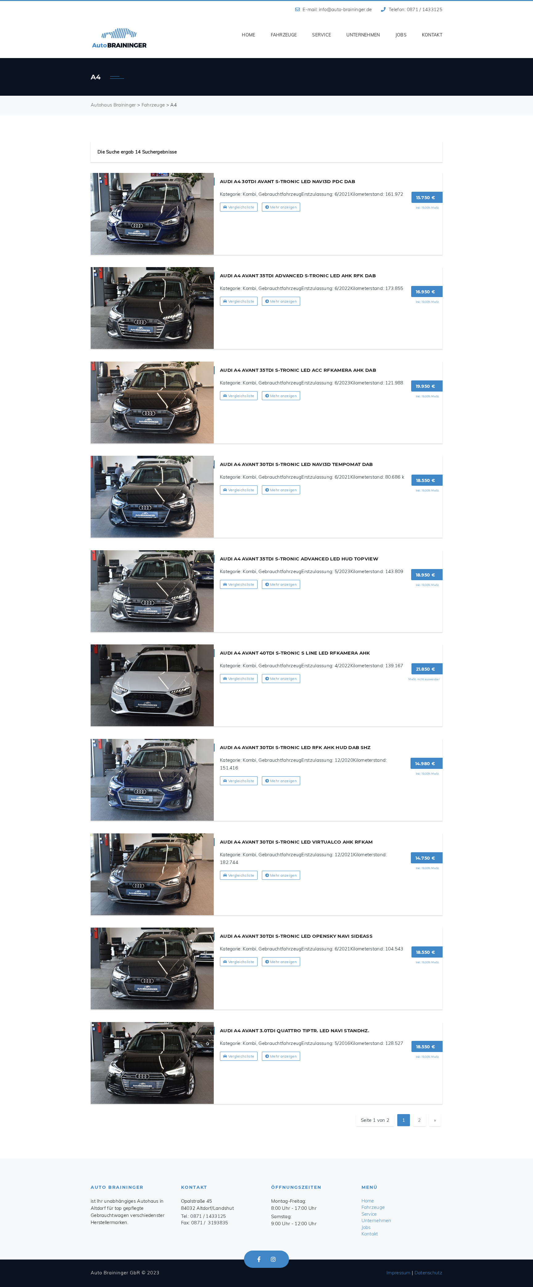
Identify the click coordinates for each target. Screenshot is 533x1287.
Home (248, 35)
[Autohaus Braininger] (119, 38)
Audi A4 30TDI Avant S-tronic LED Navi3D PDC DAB (287, 181)
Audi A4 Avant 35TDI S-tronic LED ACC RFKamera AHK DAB (298, 370)
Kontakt (432, 35)
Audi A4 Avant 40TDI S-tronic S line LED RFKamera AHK (295, 653)
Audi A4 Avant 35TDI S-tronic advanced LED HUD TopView (299, 559)
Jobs (401, 35)
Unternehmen (363, 35)
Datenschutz (428, 1273)
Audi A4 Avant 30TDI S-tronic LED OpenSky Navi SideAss (296, 936)
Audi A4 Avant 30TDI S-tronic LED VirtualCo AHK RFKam (296, 842)
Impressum (398, 1273)
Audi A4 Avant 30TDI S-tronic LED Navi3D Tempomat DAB (296, 464)
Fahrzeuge (284, 35)
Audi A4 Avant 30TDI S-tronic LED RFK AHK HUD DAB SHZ (295, 747)
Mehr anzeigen (283, 207)
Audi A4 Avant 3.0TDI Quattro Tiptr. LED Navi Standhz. (294, 1030)
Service (321, 35)
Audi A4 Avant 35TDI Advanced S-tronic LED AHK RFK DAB (298, 276)
